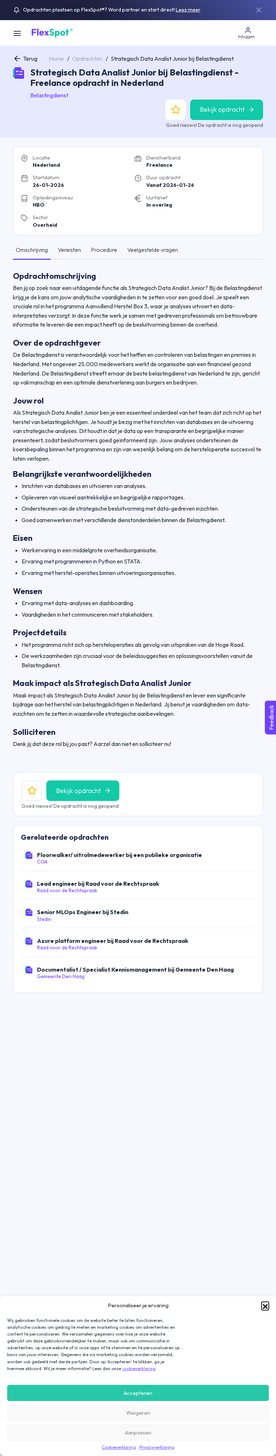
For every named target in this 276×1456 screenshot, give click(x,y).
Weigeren (138, 1412)
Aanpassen (138, 1432)
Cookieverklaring (119, 1447)
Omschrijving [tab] (32, 249)
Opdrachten (87, 58)
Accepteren (138, 1393)
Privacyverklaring (156, 1447)
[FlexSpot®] (51, 32)
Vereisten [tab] (69, 249)
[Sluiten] (258, 10)
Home (56, 58)
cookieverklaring (139, 1368)
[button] (265, 1305)
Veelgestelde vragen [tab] (152, 249)
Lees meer (188, 9)
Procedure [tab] (104, 249)
